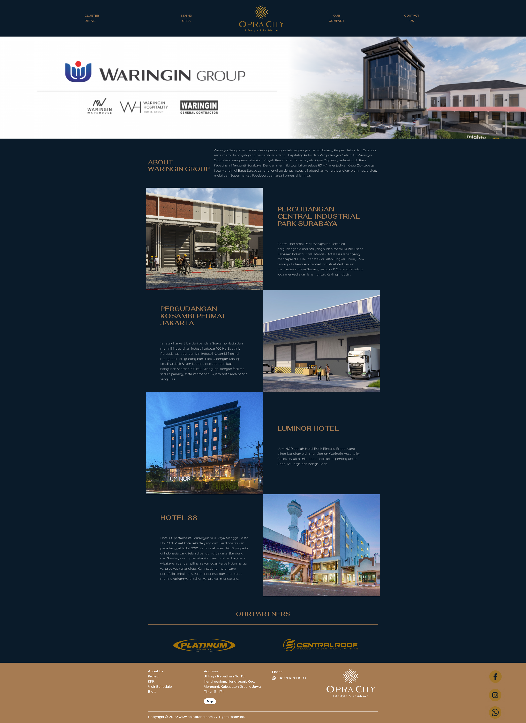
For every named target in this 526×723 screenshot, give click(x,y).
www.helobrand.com (196, 717)
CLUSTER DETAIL (92, 18)
